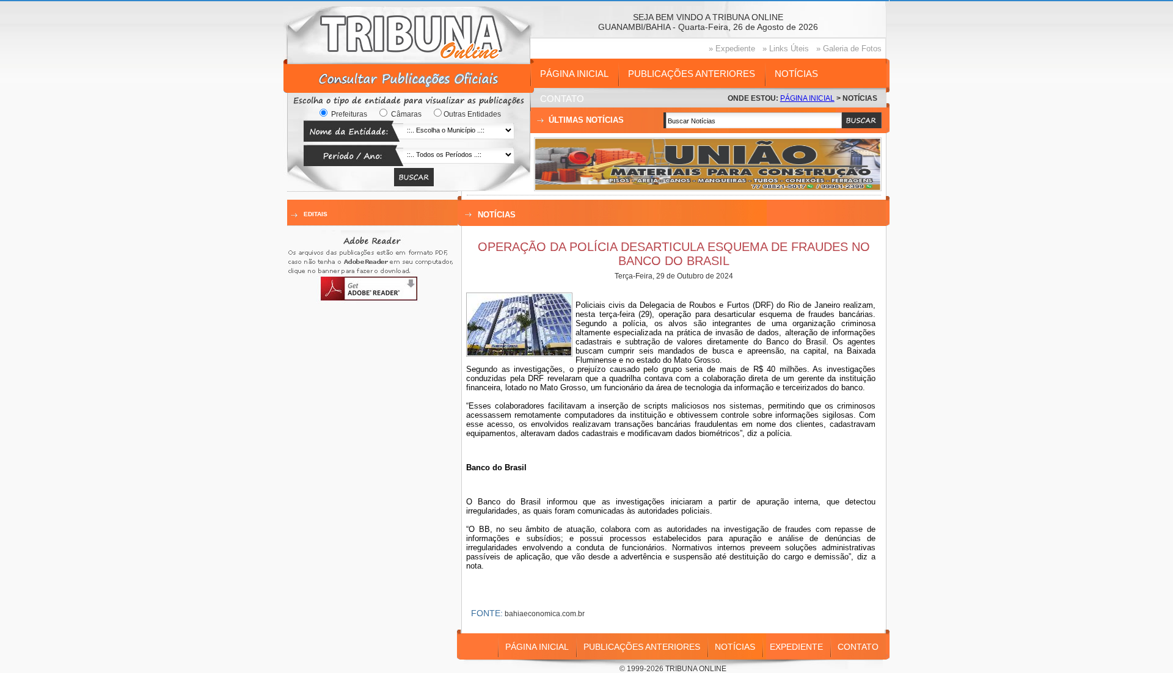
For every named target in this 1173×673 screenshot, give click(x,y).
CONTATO (562, 98)
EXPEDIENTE (796, 647)
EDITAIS (315, 214)
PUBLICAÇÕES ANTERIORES (691, 73)
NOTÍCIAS (796, 73)
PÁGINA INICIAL (574, 73)
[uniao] (707, 186)
